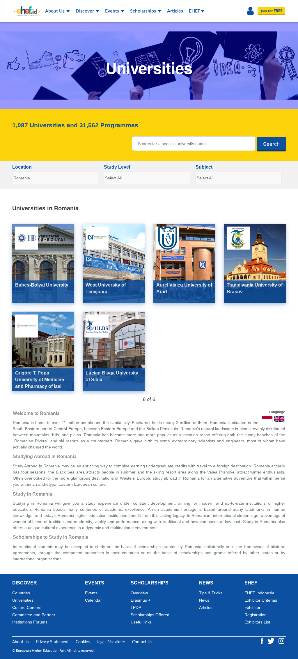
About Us (55, 11)
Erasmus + (140, 600)
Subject (204, 167)
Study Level (117, 167)
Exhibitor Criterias (260, 600)
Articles (175, 11)
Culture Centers (26, 607)
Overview (139, 593)
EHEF (194, 11)
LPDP (136, 607)
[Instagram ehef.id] (281, 641)
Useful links (141, 622)
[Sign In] (250, 11)
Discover (85, 11)
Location (22, 167)
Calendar (93, 600)
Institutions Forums (29, 622)
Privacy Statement (52, 642)
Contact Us (142, 642)
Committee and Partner (33, 614)
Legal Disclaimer (111, 642)
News (204, 600)
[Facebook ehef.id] (262, 641)
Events (112, 11)
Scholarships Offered (150, 614)
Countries (21, 593)
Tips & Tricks (210, 593)
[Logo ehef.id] (25, 7)
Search (271, 143)
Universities (22, 600)
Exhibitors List (257, 622)
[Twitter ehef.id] (271, 641)
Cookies (83, 642)
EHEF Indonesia (259, 593)
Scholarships (143, 11)
